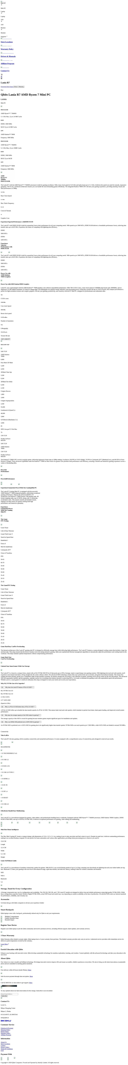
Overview (4, 86)
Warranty (21, 86)
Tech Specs (10, 86)
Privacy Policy (5, 1047)
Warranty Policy (5, 1033)
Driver (15, 86)
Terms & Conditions (7, 1049)
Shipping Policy (5, 1030)
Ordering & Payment (7, 1028)
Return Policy (5, 1031)
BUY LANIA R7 (5, 339)
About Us (4, 1042)
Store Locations (5, 1044)
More (29, 970)
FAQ (2, 1050)
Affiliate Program (6, 1035)
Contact (3, 1045)
